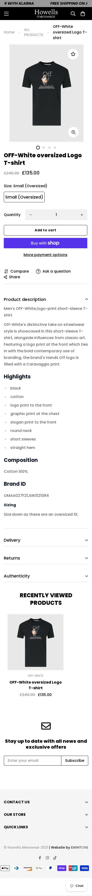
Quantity (12, 214)
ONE (79, 847)
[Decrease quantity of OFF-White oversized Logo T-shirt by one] (30, 214)
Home (9, 32)
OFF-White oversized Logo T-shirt (35, 685)
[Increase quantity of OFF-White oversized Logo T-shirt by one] (81, 214)
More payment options (45, 254)
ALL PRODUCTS (33, 32)
